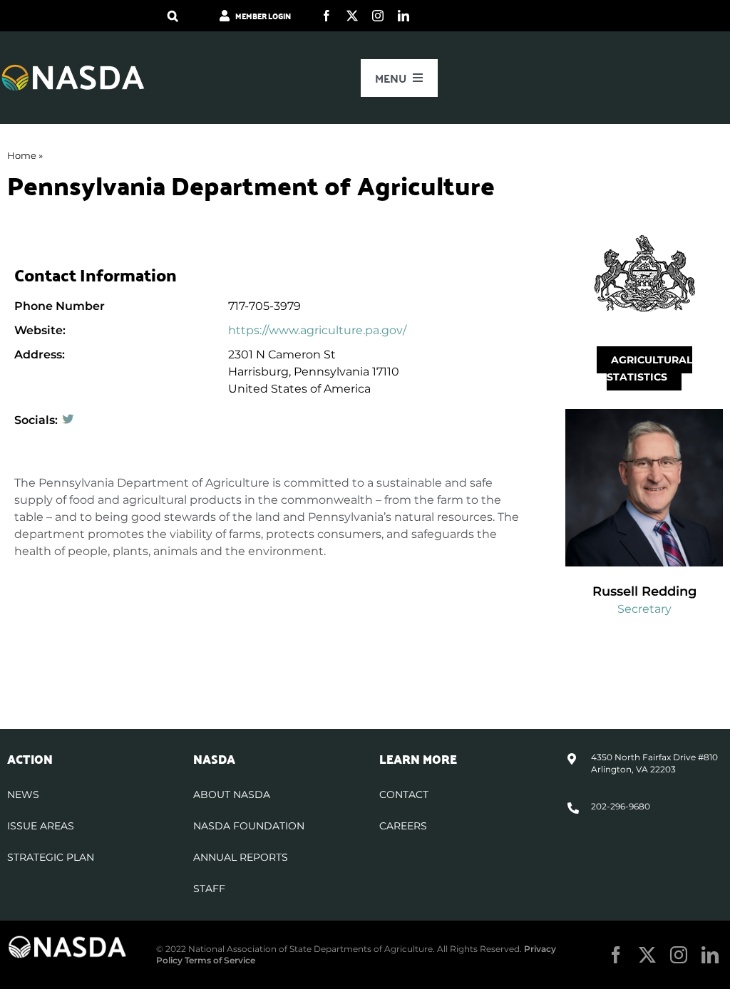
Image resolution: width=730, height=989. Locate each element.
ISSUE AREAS (40, 825)
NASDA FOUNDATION (248, 825)
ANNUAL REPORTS (240, 857)
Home (21, 155)
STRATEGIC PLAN (50, 857)
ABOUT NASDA (231, 794)
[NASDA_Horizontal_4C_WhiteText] (73, 69)
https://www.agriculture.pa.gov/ (317, 330)
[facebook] (326, 15)
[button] (173, 15)
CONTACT (403, 794)
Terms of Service (220, 960)
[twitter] (352, 15)
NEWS (23, 794)
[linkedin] (403, 15)
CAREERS (403, 825)
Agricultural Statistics (649, 368)
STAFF (209, 888)
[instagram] (378, 15)
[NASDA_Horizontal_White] (67, 940)
